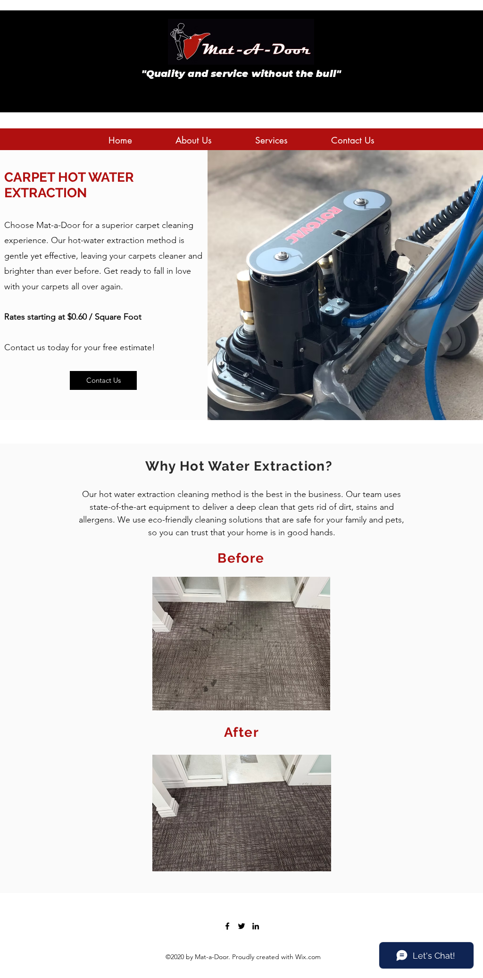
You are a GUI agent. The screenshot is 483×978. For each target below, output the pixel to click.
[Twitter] (241, 926)
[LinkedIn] (255, 926)
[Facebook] (227, 926)
